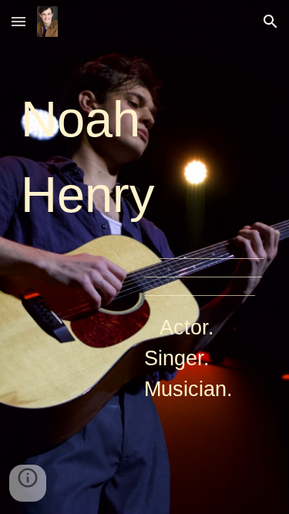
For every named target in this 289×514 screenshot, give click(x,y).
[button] (18, 21)
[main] (145, 257)
